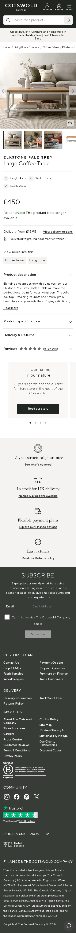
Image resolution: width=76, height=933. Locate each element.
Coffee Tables (51, 47)
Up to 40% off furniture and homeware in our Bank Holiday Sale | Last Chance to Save (38, 35)
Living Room (37, 260)
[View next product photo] (72, 90)
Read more (10, 308)
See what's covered (38, 465)
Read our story (38, 409)
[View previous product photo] (3, 90)
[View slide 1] (30, 422)
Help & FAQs (12, 668)
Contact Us (11, 662)
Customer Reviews (16, 745)
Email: (10, 606)
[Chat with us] (69, 926)
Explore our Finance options (38, 527)
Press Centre (12, 739)
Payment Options (51, 662)
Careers (8, 734)
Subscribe (38, 634)
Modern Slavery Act (52, 730)
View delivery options (58, 232)
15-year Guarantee (52, 668)
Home (7, 47)
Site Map (45, 725)
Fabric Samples (13, 673)
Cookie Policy (48, 719)
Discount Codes (50, 750)
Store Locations (14, 728)
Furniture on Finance (53, 673)
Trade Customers (51, 679)
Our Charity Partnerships (48, 743)
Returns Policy (13, 703)
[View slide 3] (40, 422)
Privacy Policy (12, 756)
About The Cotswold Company (17, 721)
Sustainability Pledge (53, 736)
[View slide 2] (35, 422)
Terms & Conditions (16, 750)
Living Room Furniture (26, 47)
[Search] (68, 20)
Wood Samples (13, 679)
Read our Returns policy (38, 558)
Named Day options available (38, 496)
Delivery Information (17, 698)
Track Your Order (50, 698)
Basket (59, 9)
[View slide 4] (45, 422)
